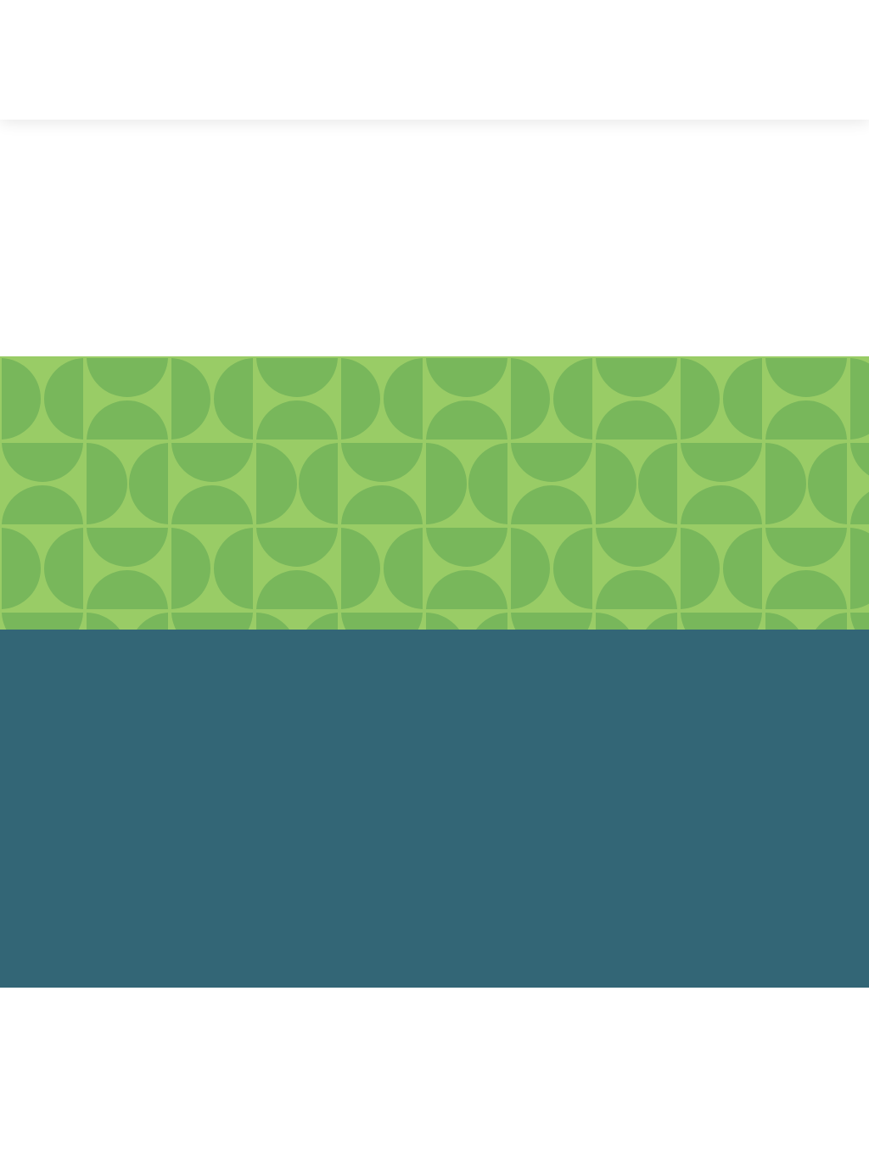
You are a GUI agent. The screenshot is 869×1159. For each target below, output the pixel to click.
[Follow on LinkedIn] (457, 765)
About (247, 73)
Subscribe (782, 68)
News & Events (426, 98)
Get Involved (340, 73)
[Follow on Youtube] (503, 765)
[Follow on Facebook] (365, 765)
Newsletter (745, 732)
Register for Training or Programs (434, 535)
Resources (592, 73)
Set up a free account (203, 522)
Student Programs (470, 73)
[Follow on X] (411, 765)
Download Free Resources (666, 522)
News (763, 755)
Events (760, 778)
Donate (757, 686)
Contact (755, 801)
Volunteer (749, 709)
